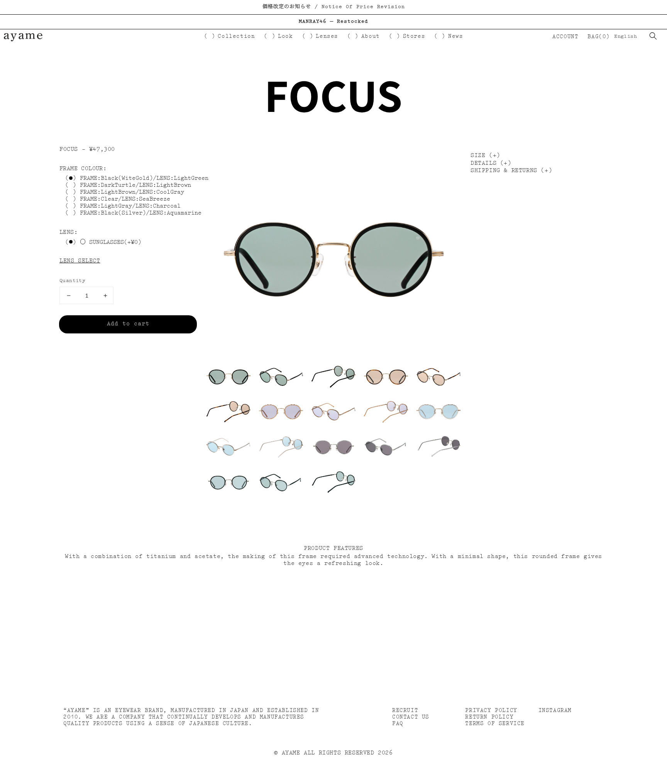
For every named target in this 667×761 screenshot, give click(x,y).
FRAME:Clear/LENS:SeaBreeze (125, 200)
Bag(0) (598, 36)
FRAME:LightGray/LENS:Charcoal (130, 207)
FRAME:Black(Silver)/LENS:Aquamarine (140, 213)
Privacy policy (491, 710)
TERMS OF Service (495, 723)
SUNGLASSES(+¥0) (113, 242)
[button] (653, 36)
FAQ (397, 723)
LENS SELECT (79, 261)
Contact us (410, 717)
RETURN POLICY (489, 717)
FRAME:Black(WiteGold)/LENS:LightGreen (144, 179)
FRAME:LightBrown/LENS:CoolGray (132, 193)
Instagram (555, 710)
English (625, 36)
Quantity (72, 280)
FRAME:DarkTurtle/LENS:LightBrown (135, 186)
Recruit (405, 710)
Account (565, 36)
